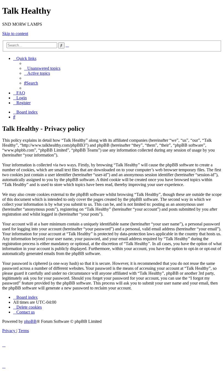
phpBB (30, 321)
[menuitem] (42, 68)
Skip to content (15, 33)
